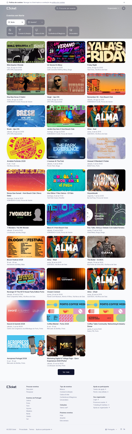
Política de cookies (58, 2)
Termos (31, 429)
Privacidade (23, 429)
